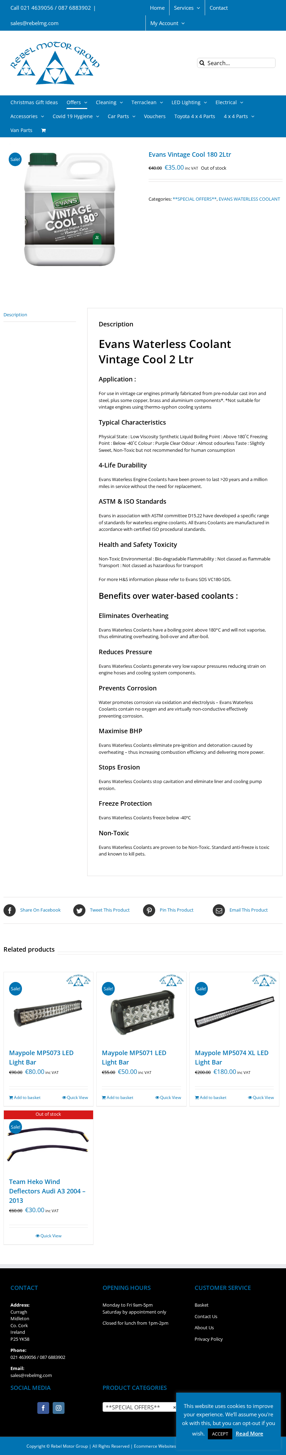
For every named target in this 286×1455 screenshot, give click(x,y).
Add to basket (27, 1097)
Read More (249, 1433)
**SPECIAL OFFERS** (195, 199)
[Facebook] (43, 1408)
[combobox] (143, 1407)
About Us (204, 1327)
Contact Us (206, 1316)
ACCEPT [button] (220, 1434)
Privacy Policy (209, 1339)
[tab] (39, 315)
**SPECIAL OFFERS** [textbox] (141, 1407)
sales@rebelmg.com (34, 23)
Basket (202, 1305)
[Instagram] (59, 1408)
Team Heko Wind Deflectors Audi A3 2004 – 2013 (47, 1191)
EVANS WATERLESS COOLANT (249, 199)
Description (15, 314)
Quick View (77, 1097)
